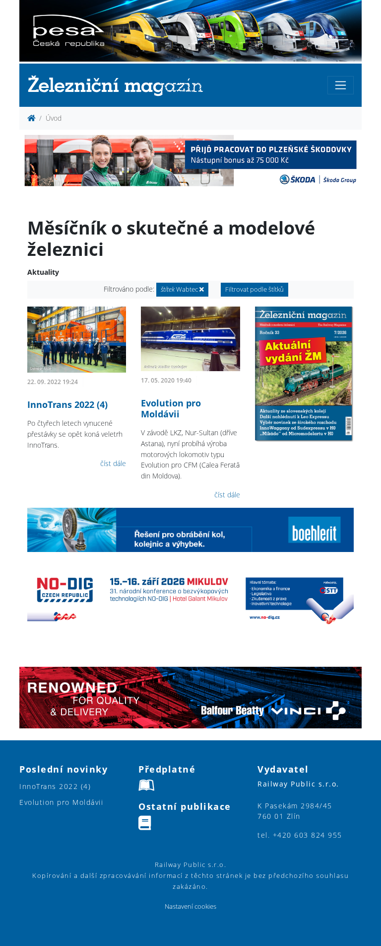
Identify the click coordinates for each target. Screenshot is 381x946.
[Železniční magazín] (119, 85)
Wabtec (180, 289)
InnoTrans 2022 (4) (67, 404)
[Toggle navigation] (340, 85)
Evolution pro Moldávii (171, 408)
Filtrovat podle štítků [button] (254, 289)
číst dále (113, 463)
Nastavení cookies (190, 906)
